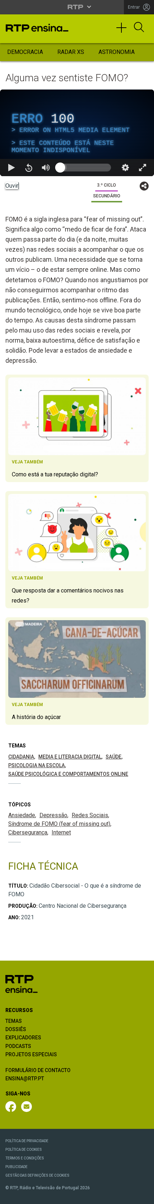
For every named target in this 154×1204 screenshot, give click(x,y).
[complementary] (77, 602)
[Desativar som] (45, 1195)
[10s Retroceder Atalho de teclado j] (28, 1195)
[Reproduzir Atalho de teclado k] (11, 1195)
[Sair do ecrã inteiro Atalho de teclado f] (142, 1195)
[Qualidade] (125, 1195)
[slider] (103, 1195)
